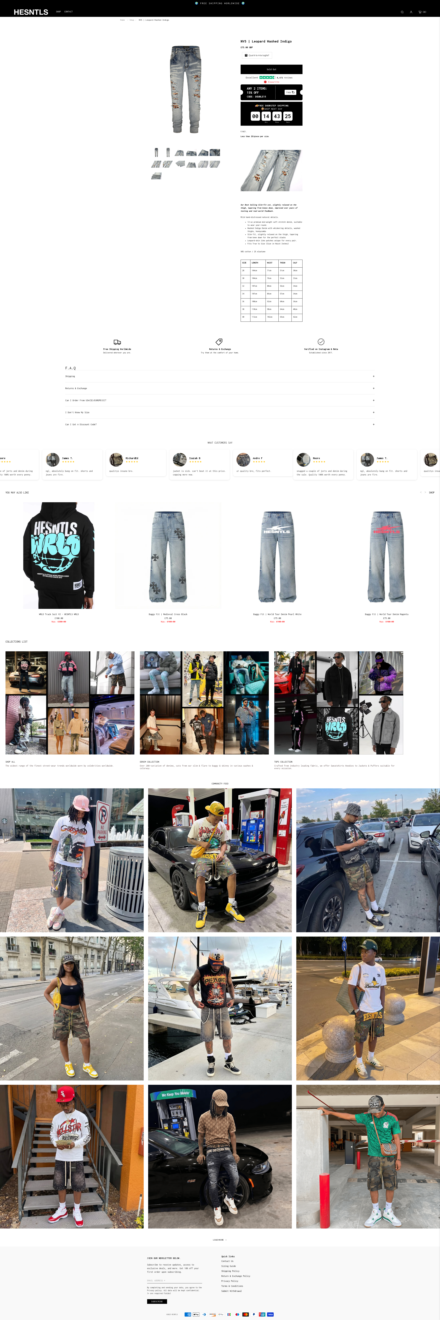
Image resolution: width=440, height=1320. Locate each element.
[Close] (265, 635)
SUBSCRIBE (244, 670)
